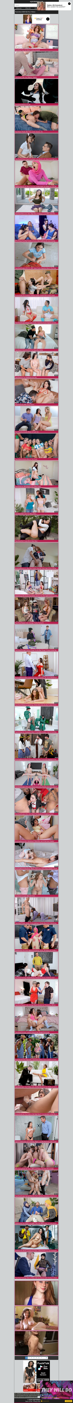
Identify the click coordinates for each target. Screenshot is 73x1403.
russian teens (18, 1397)
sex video (17, 1393)
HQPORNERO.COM (36, 1)
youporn (22, 1395)
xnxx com (24, 1397)
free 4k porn (23, 1393)
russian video (28, 1395)
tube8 (28, 1397)
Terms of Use (28, 1401)
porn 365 (37, 1395)
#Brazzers (19, 8)
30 (46, 1357)
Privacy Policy (37, 1401)
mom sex (29, 1393)
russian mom (34, 1397)
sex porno (17, 1395)
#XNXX (36, 8)
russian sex (35, 1393)
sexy (33, 1395)
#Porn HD (28, 8)
